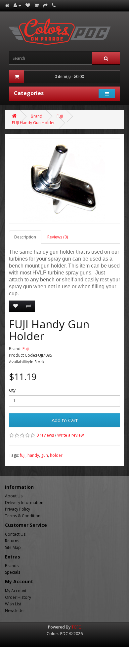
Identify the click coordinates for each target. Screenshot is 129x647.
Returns (12, 541)
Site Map (13, 547)
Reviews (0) (57, 237)
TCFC (76, 627)
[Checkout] (45, 5)
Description (25, 237)
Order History (18, 597)
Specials (12, 572)
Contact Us (15, 534)
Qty (12, 390)
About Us (13, 496)
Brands (12, 565)
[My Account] (17, 5)
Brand (36, 116)
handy (33, 455)
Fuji (60, 116)
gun (44, 455)
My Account (15, 590)
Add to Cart (65, 420)
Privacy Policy (17, 509)
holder (56, 455)
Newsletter (15, 610)
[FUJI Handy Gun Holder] (64, 181)
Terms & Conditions (23, 516)
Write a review (70, 435)
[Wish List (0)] (27, 5)
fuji (22, 455)
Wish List (13, 604)
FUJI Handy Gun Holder (33, 123)
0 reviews (45, 435)
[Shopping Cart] (36, 5)
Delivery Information (24, 502)
